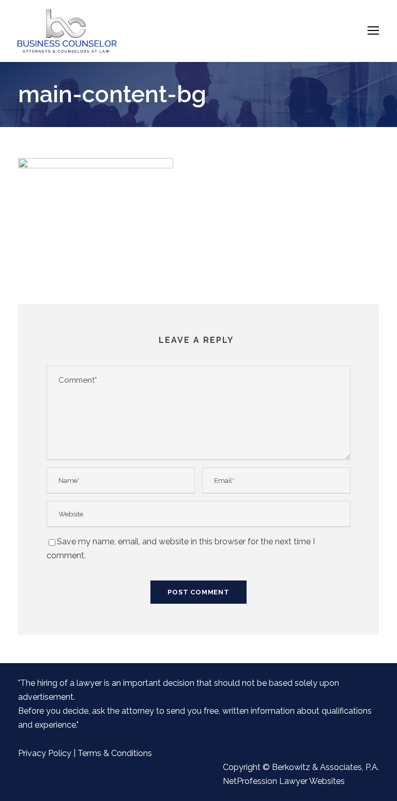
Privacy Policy (44, 753)
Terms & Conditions (115, 753)
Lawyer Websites (312, 781)
